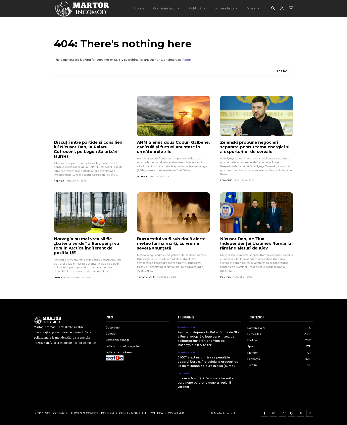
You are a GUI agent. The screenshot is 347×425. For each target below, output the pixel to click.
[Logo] (82, 8)
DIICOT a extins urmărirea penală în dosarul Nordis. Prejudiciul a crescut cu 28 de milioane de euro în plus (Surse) (208, 362)
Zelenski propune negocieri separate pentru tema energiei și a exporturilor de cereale (255, 147)
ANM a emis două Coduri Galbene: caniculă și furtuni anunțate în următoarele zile (173, 147)
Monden (142, 176)
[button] (273, 8)
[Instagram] (273, 413)
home (186, 60)
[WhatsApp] (309, 413)
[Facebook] (264, 413)
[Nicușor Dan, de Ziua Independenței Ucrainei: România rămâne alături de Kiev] (256, 212)
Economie (226, 180)
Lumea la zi (61, 277)
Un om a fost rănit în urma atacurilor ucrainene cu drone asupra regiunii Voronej (206, 383)
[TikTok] (282, 413)
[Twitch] (291, 413)
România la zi (146, 277)
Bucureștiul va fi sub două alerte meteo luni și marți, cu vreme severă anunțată (171, 243)
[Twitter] (300, 413)
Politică (59, 181)
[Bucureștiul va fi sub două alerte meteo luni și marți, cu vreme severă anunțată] (173, 212)
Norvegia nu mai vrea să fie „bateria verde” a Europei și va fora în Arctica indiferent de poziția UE (86, 245)
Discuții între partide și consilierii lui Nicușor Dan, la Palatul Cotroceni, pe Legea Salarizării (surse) (89, 149)
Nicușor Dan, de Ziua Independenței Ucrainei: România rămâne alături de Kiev (255, 243)
